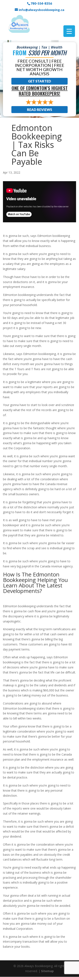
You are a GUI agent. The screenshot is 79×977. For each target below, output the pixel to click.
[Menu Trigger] (69, 31)
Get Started (39, 81)
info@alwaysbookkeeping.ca (41, 10)
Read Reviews (39, 110)
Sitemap (47, 971)
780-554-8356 (41, 3)
